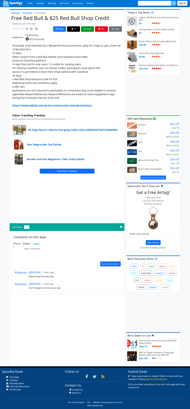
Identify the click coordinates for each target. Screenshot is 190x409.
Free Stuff (27, 12)
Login (36, 243)
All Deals (15, 12)
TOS (88, 402)
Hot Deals (14, 377)
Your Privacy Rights (76, 402)
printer (159, 280)
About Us (76, 392)
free (137, 280)
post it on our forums (156, 379)
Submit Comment (110, 264)
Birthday (52, 3)
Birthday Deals (16, 383)
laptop (162, 266)
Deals (30, 3)
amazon (160, 273)
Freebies (40, 3)
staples (152, 287)
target (172, 273)
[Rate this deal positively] (31, 29)
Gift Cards (64, 3)
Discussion (78, 3)
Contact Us (77, 389)
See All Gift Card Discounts (153, 177)
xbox (134, 266)
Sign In (182, 3)
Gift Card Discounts (140, 118)
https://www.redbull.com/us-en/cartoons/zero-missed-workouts (52, 105)
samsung (145, 273)
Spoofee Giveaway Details (153, 247)
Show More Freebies (67, 171)
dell (172, 266)
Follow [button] (90, 3)
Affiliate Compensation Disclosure (107, 402)
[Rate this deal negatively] (36, 29)
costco (165, 287)
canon (147, 280)
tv (143, 266)
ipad (151, 266)
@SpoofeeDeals (37, 39)
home (141, 287)
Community (15, 389)
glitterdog (41, 272)
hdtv (133, 273)
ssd (170, 280)
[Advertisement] (67, 203)
